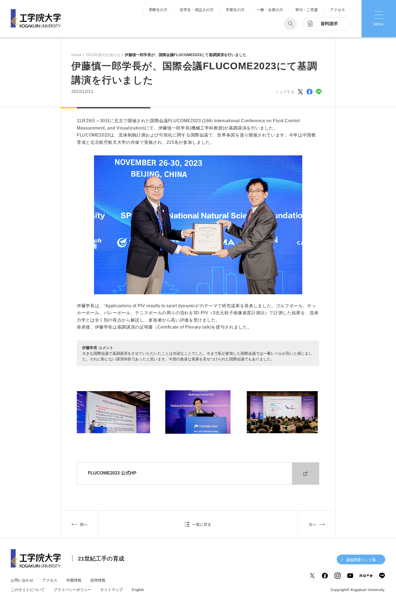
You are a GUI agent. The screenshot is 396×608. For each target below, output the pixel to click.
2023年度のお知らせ (103, 55)
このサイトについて (28, 589)
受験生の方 (158, 10)
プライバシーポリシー (72, 589)
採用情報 (97, 580)
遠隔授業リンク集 (361, 560)
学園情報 (73, 580)
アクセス (337, 10)
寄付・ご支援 (306, 10)
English (138, 589)
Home (76, 55)
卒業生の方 (235, 10)
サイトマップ (111, 589)
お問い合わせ (22, 580)
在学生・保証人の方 (197, 10)
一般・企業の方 (270, 10)
